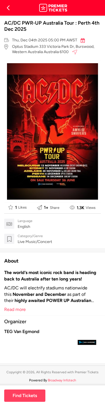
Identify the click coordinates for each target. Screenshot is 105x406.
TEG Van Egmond (21, 331)
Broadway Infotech (62, 380)
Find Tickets (25, 395)
